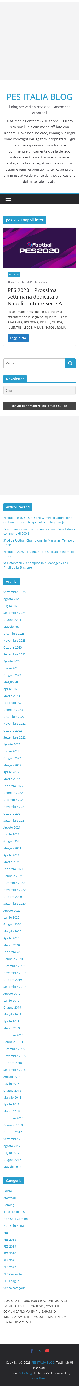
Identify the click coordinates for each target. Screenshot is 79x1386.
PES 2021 (9, 1260)
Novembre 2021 (14, 807)
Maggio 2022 (12, 765)
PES (5, 1233)
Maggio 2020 (12, 931)
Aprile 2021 (11, 855)
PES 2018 (9, 1239)
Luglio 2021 (11, 834)
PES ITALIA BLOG (40, 96)
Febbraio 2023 (13, 703)
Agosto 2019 (11, 994)
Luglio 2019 (11, 1000)
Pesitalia (43, 282)
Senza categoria (14, 1288)
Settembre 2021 (14, 820)
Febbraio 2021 (13, 869)
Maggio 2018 (12, 1097)
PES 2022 (9, 1267)
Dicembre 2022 (14, 717)
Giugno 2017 (12, 1160)
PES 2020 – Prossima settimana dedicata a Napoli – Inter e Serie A (35, 297)
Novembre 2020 (14, 890)
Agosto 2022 (11, 744)
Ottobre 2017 (12, 1132)
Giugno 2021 (12, 841)
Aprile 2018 (11, 1104)
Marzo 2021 (11, 862)
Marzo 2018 (11, 1111)
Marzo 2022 (11, 779)
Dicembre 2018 (14, 1049)
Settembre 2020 (14, 904)
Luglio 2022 (11, 751)
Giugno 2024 (12, 620)
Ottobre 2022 (12, 730)
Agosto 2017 (11, 1146)
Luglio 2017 (11, 1153)
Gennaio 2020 (13, 959)
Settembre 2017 (14, 1139)
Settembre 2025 (14, 592)
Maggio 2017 (12, 1167)
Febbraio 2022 (13, 786)
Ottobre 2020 (12, 897)
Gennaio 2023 (13, 710)
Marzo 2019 (11, 1028)
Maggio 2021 (12, 848)
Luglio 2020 (11, 917)
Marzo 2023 (11, 696)
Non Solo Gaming (15, 1219)
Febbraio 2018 (13, 1118)
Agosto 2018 (11, 1077)
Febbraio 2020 (13, 952)
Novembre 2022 (14, 724)
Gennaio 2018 (13, 1125)
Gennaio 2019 (13, 1042)
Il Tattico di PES (14, 1212)
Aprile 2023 (11, 689)
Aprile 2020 (11, 938)
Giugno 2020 (12, 924)
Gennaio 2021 (13, 876)
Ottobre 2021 (12, 814)
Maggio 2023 (12, 682)
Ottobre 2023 (12, 647)
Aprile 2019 (11, 1021)
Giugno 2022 (12, 758)
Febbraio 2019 (13, 1035)
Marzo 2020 (11, 945)
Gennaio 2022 (13, 793)
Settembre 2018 (14, 1070)
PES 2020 (14, 274)
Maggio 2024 (12, 627)
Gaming (8, 1205)
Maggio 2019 (12, 1014)
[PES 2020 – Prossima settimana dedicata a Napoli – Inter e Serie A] (39, 248)
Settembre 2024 (14, 613)
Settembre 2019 (14, 987)
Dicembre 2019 (14, 966)
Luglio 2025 (11, 606)
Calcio (7, 1191)
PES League (11, 1281)
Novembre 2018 (14, 1056)
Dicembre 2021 (14, 800)
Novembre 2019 (14, 973)
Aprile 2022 (11, 772)
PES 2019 (9, 1246)
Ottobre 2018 (12, 1063)
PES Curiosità (12, 1274)
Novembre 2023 (14, 640)
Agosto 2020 (11, 910)
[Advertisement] (39, 41)
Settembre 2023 (14, 654)
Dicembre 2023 (14, 634)
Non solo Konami (15, 1226)
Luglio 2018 (11, 1084)
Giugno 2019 (12, 1007)
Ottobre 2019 (12, 980)
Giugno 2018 (12, 1090)
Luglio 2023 (11, 668)
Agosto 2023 (11, 661)
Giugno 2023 (12, 675)
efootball (9, 1198)
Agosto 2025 (11, 599)
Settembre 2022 (14, 737)
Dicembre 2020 (14, 883)
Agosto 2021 (11, 827)
